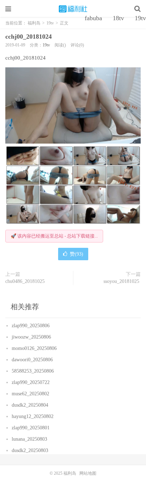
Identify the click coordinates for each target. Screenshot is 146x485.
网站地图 (87, 473)
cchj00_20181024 (29, 36)
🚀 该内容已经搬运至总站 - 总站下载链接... (54, 236)
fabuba (93, 18)
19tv (46, 45)
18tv (118, 18)
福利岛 (73, 8)
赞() (76, 254)
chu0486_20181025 (25, 281)
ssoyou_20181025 (122, 281)
